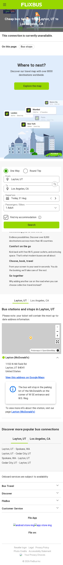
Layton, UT (20, 300)
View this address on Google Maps (25, 377)
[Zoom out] (57, 331)
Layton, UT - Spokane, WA (16, 449)
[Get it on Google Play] (23, 525)
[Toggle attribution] (58, 350)
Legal (31, 547)
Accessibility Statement (40, 551)
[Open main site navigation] (4, 4)
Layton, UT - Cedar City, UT (16, 453)
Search (31, 224)
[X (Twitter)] (33, 540)
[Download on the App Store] (43, 525)
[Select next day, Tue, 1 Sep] (55, 198)
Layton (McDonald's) (23, 411)
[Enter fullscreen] (57, 342)
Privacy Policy (42, 547)
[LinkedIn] (32, 540)
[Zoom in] (57, 327)
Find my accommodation (23, 217)
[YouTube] (31, 540)
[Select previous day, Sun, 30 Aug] (51, 198)
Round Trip (35, 170)
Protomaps (35, 350)
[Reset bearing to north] (57, 336)
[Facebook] (30, 540)
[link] (31, 106)
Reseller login (20, 547)
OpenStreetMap (48, 350)
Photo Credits (20, 551)
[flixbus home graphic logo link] (31, 4)
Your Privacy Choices (34, 555)
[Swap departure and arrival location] (54, 184)
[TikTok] (34, 540)
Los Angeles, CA (39, 300)
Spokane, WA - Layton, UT (16, 458)
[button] (31, 179)
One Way (15, 170)
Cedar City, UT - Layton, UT (16, 462)
